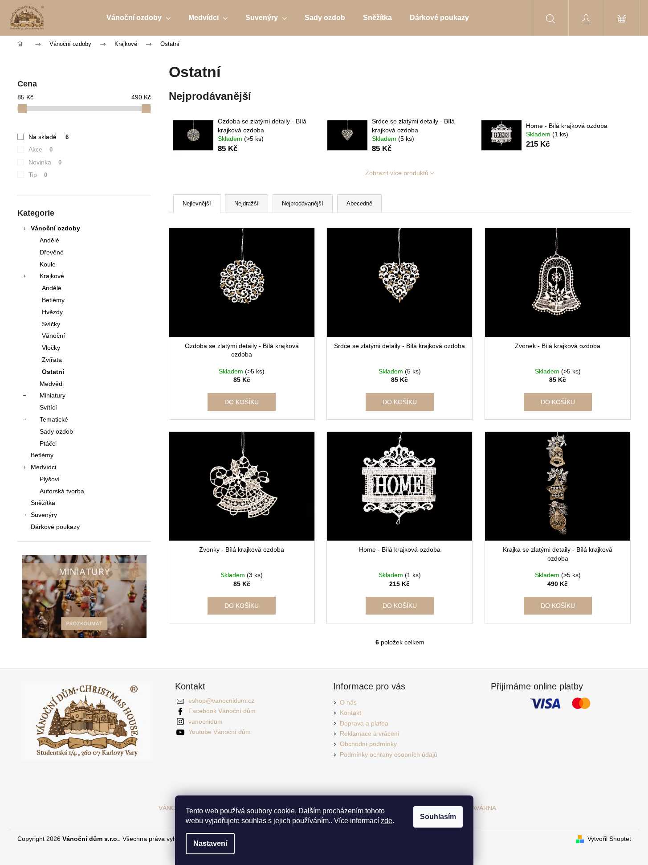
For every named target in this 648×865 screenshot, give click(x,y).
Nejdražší (246, 203)
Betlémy (53, 299)
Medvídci (43, 467)
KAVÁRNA (482, 808)
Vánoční (53, 335)
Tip (38, 174)
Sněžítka (43, 502)
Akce (41, 149)
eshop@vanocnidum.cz (221, 700)
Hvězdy (52, 312)
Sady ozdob (56, 431)
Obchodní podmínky (368, 743)
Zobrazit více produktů (396, 172)
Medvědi (52, 383)
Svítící (48, 407)
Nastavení (210, 843)
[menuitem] (138, 18)
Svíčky (51, 324)
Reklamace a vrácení (369, 733)
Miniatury (52, 395)
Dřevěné (52, 252)
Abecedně (359, 203)
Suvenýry (44, 514)
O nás (348, 702)
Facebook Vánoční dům (222, 710)
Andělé (49, 240)
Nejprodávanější (302, 203)
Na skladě (49, 136)
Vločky (51, 347)
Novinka (45, 162)
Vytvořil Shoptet (609, 838)
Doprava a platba (364, 723)
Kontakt (350, 712)
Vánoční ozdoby (55, 228)
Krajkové (52, 275)
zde (386, 820)
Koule (48, 264)
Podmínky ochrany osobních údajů (388, 754)
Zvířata (52, 359)
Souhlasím (438, 816)
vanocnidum (205, 721)
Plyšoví (50, 479)
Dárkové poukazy (55, 526)
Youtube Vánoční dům (219, 731)
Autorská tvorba (62, 491)
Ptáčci (48, 443)
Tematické (54, 419)
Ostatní (53, 371)
